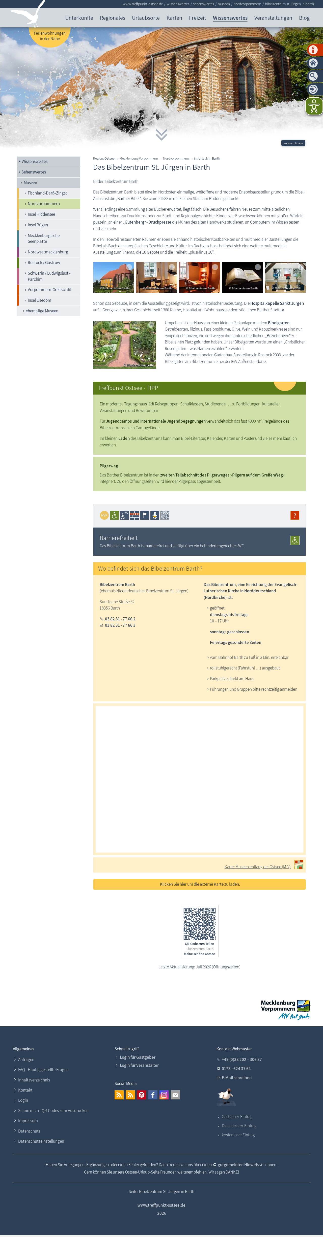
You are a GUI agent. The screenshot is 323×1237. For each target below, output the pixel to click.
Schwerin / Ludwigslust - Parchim (49, 276)
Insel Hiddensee (41, 214)
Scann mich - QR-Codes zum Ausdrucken (53, 1110)
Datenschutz (29, 1131)
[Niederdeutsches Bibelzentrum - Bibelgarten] (124, 345)
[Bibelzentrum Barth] (113, 277)
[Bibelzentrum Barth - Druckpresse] (199, 277)
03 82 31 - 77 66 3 (120, 625)
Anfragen (26, 1059)
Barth (216, 158)
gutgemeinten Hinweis (238, 1164)
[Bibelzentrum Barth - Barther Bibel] (242, 277)
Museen (30, 182)
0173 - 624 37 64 (236, 1068)
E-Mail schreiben (237, 1077)
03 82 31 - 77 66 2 (120, 619)
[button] (119, 1094)
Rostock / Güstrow (44, 262)
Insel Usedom (39, 300)
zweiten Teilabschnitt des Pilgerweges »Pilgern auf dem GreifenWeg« (222, 475)
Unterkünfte (79, 17)
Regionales (112, 17)
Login (23, 1100)
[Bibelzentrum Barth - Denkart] (285, 277)
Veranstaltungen (273, 17)
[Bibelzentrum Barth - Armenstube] (156, 277)
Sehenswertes (33, 172)
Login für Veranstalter (139, 1065)
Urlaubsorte (146, 17)
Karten (174, 17)
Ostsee (109, 158)
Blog (304, 17)
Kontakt (25, 1090)
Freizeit (197, 17)
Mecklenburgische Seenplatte (44, 238)
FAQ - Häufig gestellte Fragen (43, 1069)
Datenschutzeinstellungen (41, 1141)
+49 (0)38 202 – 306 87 (242, 1059)
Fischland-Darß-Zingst (47, 193)
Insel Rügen (38, 225)
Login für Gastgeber (137, 1057)
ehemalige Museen (42, 311)
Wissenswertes (230, 17)
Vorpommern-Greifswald (49, 289)
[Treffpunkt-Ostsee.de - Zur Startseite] (28, 15)
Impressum (28, 1120)
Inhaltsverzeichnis (34, 1080)
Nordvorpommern (44, 203)
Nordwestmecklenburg (48, 252)
